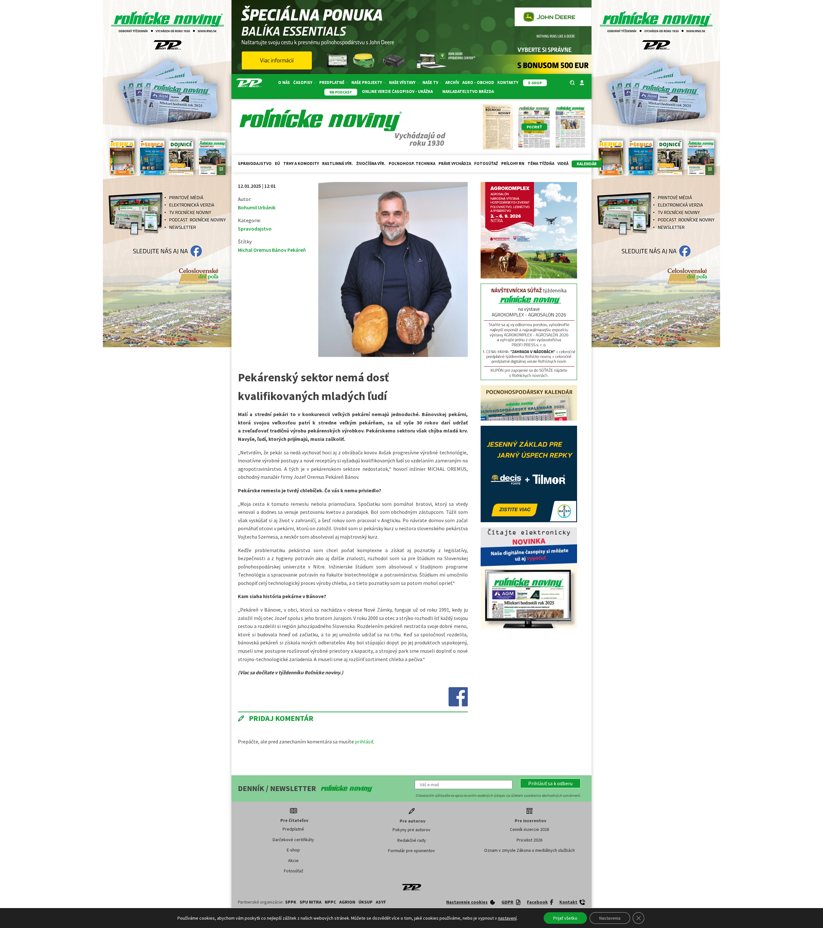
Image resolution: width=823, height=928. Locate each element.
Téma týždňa (541, 163)
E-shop (293, 850)
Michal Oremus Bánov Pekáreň (272, 250)
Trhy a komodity (301, 163)
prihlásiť (364, 741)
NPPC (330, 902)
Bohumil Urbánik (257, 207)
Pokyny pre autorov (411, 829)
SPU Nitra (310, 902)
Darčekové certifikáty (293, 839)
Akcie (293, 860)
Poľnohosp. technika (412, 163)
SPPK (290, 902)
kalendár (587, 164)
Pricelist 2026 (529, 840)
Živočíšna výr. (370, 163)
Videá (562, 163)
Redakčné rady (411, 840)
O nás (284, 82)
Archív (452, 82)
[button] (550, 783)
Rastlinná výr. (337, 163)
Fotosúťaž (486, 163)
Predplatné (293, 829)
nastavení (507, 918)
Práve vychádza (455, 163)
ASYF (381, 902)
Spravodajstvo (255, 163)
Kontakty (507, 82)
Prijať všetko (565, 918)
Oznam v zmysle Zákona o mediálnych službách (529, 850)
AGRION (347, 902)
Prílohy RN (512, 163)
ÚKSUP (365, 902)
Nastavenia (609, 918)
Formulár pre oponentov (411, 850)
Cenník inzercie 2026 (529, 829)
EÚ (277, 163)
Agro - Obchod (478, 82)
